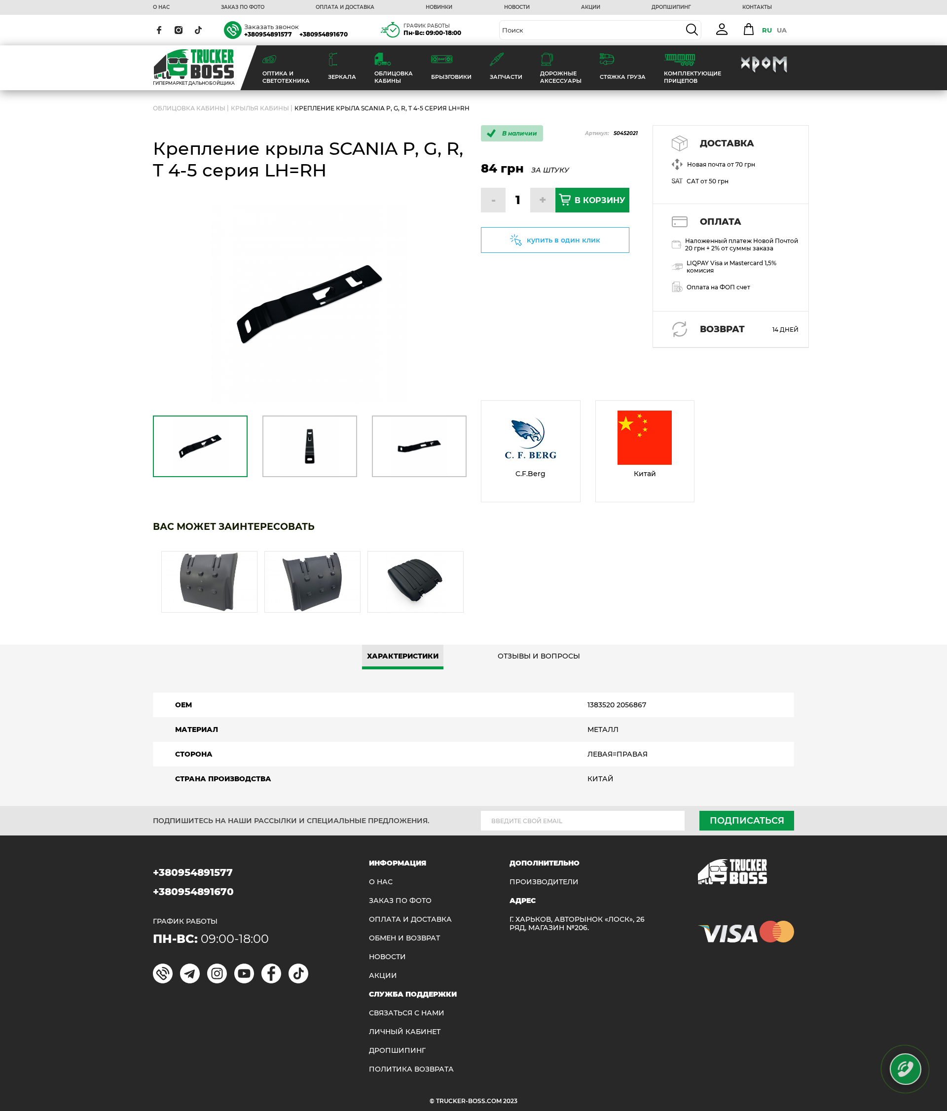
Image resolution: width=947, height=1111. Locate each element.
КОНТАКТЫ (757, 7)
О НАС (161, 7)
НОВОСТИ (517, 7)
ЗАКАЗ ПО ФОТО (242, 7)
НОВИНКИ (439, 7)
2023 (510, 1101)
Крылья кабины (260, 108)
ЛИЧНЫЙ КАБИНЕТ (404, 1032)
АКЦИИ (590, 7)
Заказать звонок (271, 27)
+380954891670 (323, 34)
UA (782, 30)
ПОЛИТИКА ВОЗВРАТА (411, 1069)
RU (767, 30)
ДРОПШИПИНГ (671, 7)
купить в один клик (563, 240)
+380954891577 (268, 34)
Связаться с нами (406, 1013)
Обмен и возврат (404, 938)
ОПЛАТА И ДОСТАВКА (345, 7)
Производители (544, 882)
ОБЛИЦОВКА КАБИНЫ (189, 108)
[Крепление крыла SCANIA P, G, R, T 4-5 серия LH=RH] (309, 304)
